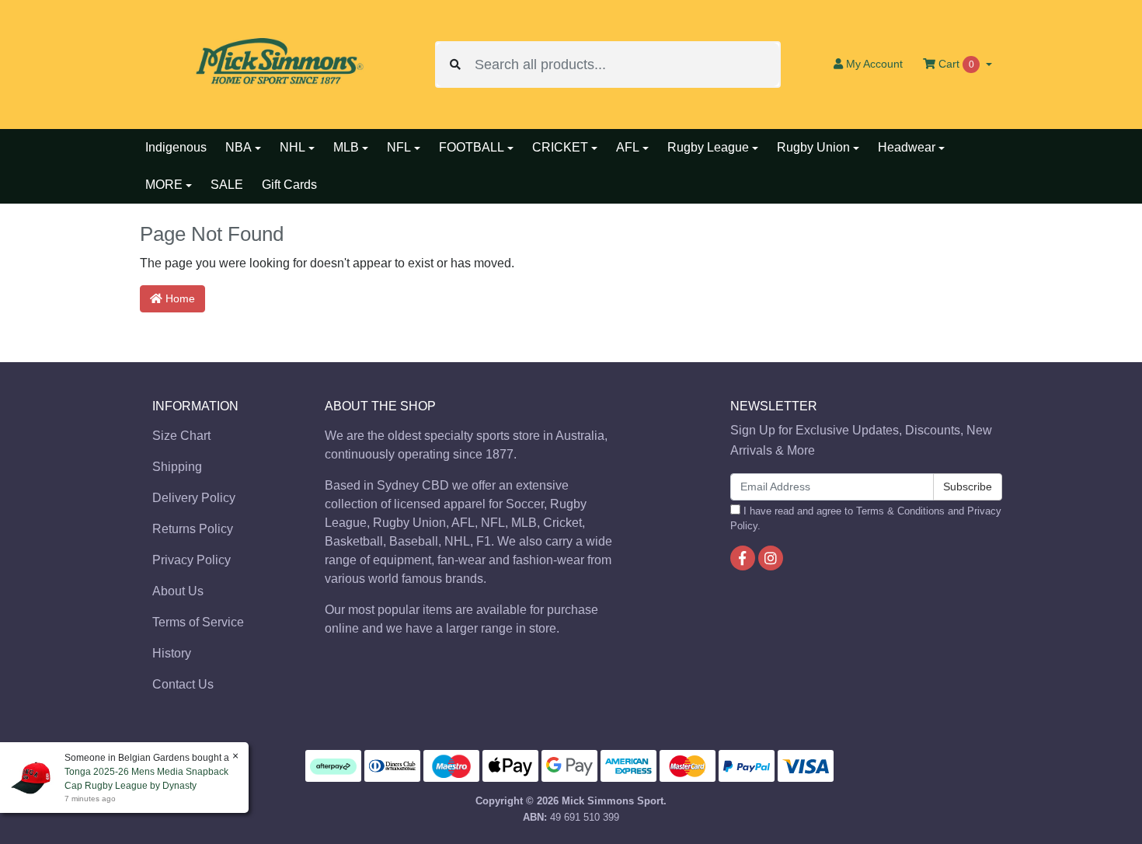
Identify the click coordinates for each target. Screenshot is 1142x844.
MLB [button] (346, 147)
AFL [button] (627, 147)
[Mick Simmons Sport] (276, 63)
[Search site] (455, 64)
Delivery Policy (193, 497)
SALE (227, 184)
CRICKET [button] (560, 147)
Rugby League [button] (708, 147)
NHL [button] (292, 147)
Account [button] (874, 64)
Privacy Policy (191, 560)
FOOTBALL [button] (471, 147)
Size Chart (181, 435)
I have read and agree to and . (865, 518)
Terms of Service (198, 622)
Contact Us (183, 684)
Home (178, 298)
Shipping (177, 466)
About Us (178, 591)
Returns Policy (192, 528)
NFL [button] (399, 147)
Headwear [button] (906, 147)
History (171, 653)
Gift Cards (289, 184)
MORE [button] (164, 184)
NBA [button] (238, 147)
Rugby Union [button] (813, 147)
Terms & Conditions (900, 511)
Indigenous (176, 147)
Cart (954, 64)
